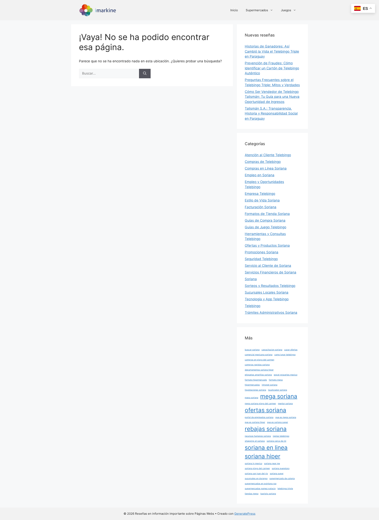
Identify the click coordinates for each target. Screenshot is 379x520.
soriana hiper (262, 456)
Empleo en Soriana (259, 175)
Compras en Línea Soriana (266, 168)
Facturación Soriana (260, 207)
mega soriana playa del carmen (260, 403)
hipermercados (252, 385)
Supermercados (257, 10)
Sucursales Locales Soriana (266, 292)
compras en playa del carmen (259, 359)
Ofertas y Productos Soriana (267, 245)
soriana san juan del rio (256, 473)
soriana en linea (266, 447)
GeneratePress (244, 513)
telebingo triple (285, 488)
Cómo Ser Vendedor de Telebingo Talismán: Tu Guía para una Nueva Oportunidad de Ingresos (272, 97)
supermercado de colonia (282, 478)
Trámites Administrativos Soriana (271, 313)
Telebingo (252, 306)
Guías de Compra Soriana (265, 220)
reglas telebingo (281, 436)
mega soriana (278, 396)
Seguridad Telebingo (261, 259)
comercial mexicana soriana (258, 354)
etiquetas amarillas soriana (258, 374)
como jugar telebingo (285, 354)
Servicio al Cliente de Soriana (268, 266)
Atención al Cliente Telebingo (268, 155)
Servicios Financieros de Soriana (270, 272)
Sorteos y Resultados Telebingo (270, 286)
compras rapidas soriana (257, 364)
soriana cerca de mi (276, 441)
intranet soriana (269, 385)
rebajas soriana (266, 428)
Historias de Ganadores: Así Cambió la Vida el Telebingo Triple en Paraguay (272, 51)
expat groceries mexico (285, 374)
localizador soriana (277, 390)
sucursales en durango (256, 478)
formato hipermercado (256, 380)
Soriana (251, 279)
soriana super (276, 473)
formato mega (276, 380)
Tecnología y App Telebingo (267, 299)
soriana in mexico (253, 463)
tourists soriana (268, 493)
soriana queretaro (280, 468)
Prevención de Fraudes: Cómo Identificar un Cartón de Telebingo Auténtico (272, 68)
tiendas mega (251, 493)
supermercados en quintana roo (260, 483)
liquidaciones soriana (255, 390)
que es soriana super (277, 422)
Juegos (286, 10)
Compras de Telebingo (263, 162)
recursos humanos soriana (258, 436)
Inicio (234, 10)
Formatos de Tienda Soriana (267, 214)
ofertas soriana (265, 410)
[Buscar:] (109, 73)
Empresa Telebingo (260, 194)
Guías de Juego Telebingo (265, 227)
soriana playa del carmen (257, 468)
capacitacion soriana (272, 349)
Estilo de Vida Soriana (262, 200)
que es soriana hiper (255, 422)
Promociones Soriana (261, 252)
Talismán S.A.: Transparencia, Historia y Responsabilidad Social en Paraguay (271, 113)
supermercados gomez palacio (260, 488)
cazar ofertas (290, 349)
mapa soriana (251, 397)
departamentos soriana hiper (259, 370)
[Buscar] (145, 73)
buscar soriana (252, 349)
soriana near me (272, 463)
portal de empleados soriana (259, 417)
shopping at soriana (255, 441)
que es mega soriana (285, 417)
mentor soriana (285, 403)
